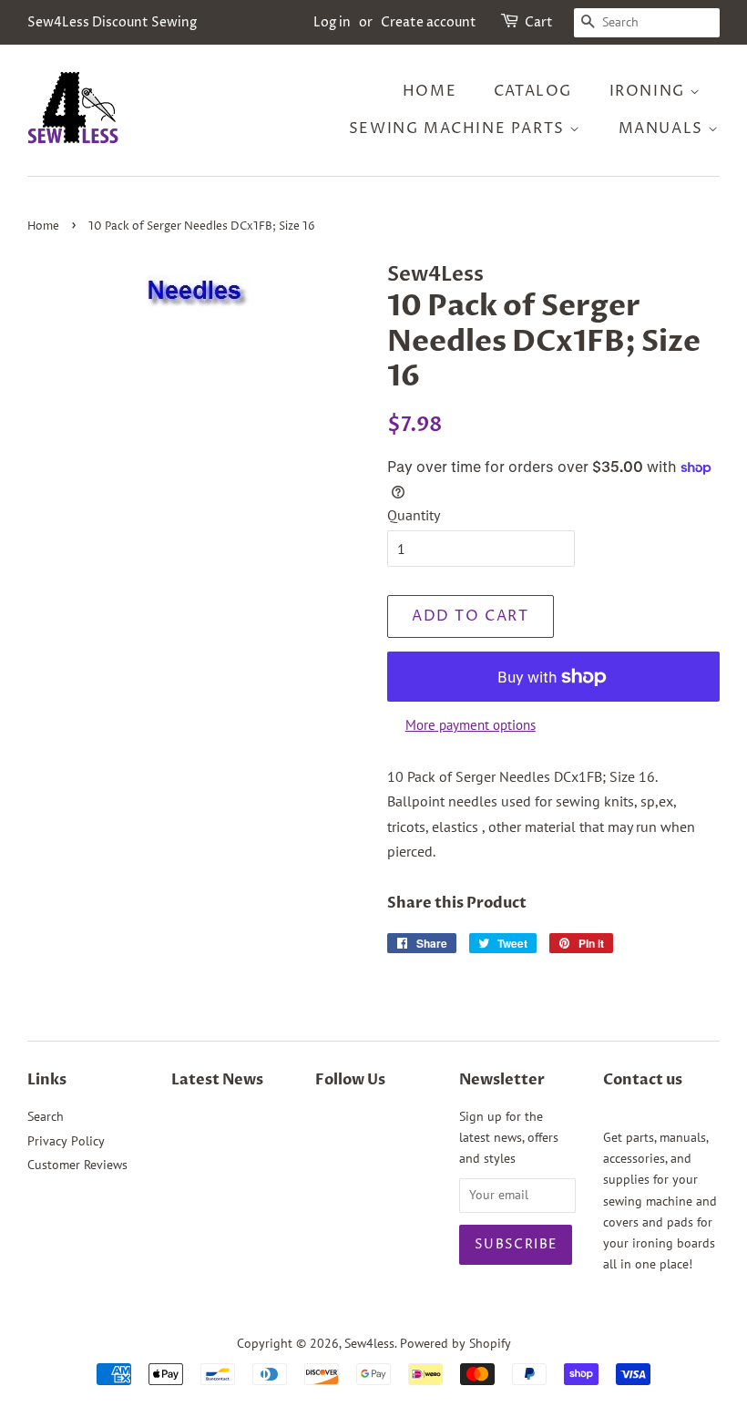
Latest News (217, 1080)
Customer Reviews (77, 1164)
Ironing (650, 91)
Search (45, 1116)
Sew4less (369, 1343)
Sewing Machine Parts (459, 128)
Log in (332, 22)
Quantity (413, 515)
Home (429, 91)
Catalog (533, 91)
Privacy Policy (66, 1141)
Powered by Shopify (455, 1343)
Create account (428, 22)
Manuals (664, 128)
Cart (539, 22)
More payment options (470, 725)
